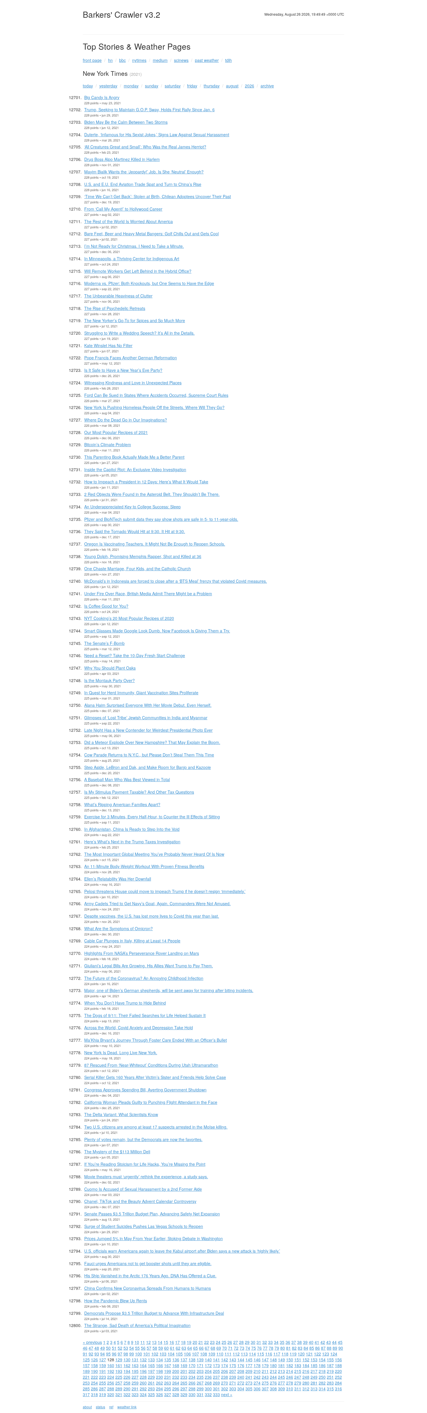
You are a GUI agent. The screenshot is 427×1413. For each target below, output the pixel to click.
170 (192, 1365)
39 (305, 1342)
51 (114, 1348)
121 (309, 1354)
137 (183, 1359)
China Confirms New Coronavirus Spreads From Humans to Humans (147, 1288)
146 (257, 1359)
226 (126, 1377)
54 (131, 1348)
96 (114, 1354)
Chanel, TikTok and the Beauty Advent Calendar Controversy (140, 1201)
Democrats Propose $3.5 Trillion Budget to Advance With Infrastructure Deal (154, 1313)
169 (183, 1365)
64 (189, 1348)
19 (189, 1342)
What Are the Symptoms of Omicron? (118, 928)
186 (322, 1365)
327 (167, 1394)
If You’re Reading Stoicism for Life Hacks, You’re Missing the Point (144, 1164)
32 (264, 1342)
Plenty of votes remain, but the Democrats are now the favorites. (143, 1139)
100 (138, 1354)
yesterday (108, 86)
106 (187, 1354)
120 (301, 1354)
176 (240, 1365)
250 (322, 1377)
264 (175, 1383)
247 (297, 1377)
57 (149, 1348)
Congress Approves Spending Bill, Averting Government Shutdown (145, 1090)
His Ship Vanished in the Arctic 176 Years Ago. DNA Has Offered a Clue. (150, 1275)
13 (154, 1342)
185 (314, 1365)
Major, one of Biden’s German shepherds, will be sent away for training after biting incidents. (168, 990)
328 (175, 1394)
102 (154, 1354)
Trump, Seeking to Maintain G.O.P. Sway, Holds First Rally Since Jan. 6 (149, 109)
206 (224, 1371)
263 (167, 1383)
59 (160, 1348)
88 (329, 1348)
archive (267, 86)
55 (137, 1348)
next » (226, 1394)
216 (305, 1371)
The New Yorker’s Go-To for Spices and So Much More (134, 320)
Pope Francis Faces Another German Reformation (130, 358)
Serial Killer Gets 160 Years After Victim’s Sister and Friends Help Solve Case (155, 1077)
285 (86, 1389)
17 (177, 1342)
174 (224, 1365)
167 (167, 1365)
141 (216, 1359)
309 (281, 1389)
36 (288, 1342)
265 (183, 1383)
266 (192, 1383)
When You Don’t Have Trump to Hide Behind (125, 1003)
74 (247, 1348)
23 (212, 1342)
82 (294, 1348)
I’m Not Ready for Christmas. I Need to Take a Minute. (134, 246)
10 (136, 1342)
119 (293, 1354)
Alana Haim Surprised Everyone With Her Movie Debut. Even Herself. (147, 705)
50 (108, 1348)
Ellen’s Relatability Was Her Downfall (117, 879)
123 (325, 1354)
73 (242, 1348)
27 (235, 1342)
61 (172, 1348)
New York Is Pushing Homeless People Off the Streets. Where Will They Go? (154, 407)
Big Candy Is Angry (101, 97)
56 (143, 1348)
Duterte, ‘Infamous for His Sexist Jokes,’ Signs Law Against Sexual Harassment (156, 134)
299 (200, 1389)
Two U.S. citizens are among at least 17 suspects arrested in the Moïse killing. (155, 1127)
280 (305, 1383)
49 (102, 1348)
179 (265, 1365)
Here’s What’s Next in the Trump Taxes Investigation (132, 841)
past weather (207, 60)
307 (265, 1389)
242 (257, 1377)
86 (317, 1348)
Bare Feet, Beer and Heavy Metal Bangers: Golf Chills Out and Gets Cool (151, 233)
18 (183, 1342)
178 (257, 1365)
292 (143, 1389)
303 (232, 1389)
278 (289, 1383)
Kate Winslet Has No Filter (108, 345)
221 (86, 1377)
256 (110, 1383)
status (100, 1406)
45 (340, 1342)
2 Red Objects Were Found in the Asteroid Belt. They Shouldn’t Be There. (152, 494)
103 (162, 1354)
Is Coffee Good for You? (106, 606)
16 (171, 1342)
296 (175, 1389)
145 (248, 1359)
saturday (173, 86)
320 (110, 1394)
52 (120, 1348)
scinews (181, 60)
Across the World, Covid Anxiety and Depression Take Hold (138, 1027)
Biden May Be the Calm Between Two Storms (126, 122)
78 (271, 1348)
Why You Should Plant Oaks (110, 668)
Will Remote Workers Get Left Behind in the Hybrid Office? (137, 271)
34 (276, 1342)
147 (265, 1359)
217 (314, 1371)
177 (248, 1365)
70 (224, 1348)
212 (273, 1371)
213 (281, 1371)
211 (265, 1371)
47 (91, 1348)
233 (183, 1377)
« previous (92, 1342)
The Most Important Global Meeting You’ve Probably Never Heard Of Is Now (154, 854)
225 (118, 1377)
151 (297, 1359)
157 (86, 1365)
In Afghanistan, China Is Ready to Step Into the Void (132, 829)
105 (179, 1354)
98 (125, 1354)
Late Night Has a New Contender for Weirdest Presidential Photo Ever (148, 730)
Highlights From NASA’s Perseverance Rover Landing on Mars (141, 953)
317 (86, 1394)
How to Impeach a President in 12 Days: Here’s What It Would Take (146, 482)
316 (338, 1389)
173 (216, 1365)
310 (289, 1389)
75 (253, 1348)
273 (248, 1383)
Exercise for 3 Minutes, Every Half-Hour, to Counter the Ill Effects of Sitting (152, 817)
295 (167, 1389)
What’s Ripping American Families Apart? (122, 804)
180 (273, 1365)
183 (297, 1365)
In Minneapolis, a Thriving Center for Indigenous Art (131, 258)
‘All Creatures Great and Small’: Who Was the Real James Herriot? (145, 147)
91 (85, 1354)
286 (94, 1389)
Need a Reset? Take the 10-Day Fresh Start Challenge (134, 655)
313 (314, 1389)
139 (200, 1359)
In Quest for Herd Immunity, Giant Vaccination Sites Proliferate (141, 692)
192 (110, 1371)
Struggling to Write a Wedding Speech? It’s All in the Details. (139, 333)
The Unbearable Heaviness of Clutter (118, 296)
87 (323, 1348)
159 (102, 1365)
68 (213, 1348)
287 (102, 1389)
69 (218, 1348)
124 (333, 1354)
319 (102, 1394)
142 (224, 1359)
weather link (127, 1406)
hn (110, 60)
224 (110, 1377)
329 (183, 1394)
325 (151, 1394)
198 (159, 1371)
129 (118, 1359)
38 (299, 1342)
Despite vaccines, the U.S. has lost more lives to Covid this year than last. (151, 916)
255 (102, 1383)
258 (126, 1383)
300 (208, 1389)
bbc (122, 60)
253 (86, 1383)
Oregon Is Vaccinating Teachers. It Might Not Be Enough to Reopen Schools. (154, 544)
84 (306, 1348)
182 (289, 1365)
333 (216, 1394)
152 (305, 1359)
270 (224, 1383)
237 (216, 1377)
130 (126, 1359)
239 (232, 1377)
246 (289, 1377)
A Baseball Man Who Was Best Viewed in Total (127, 779)
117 (276, 1354)
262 (159, 1383)
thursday (212, 86)
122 (317, 1354)
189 (86, 1371)
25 (224, 1342)
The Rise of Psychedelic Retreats (114, 308)
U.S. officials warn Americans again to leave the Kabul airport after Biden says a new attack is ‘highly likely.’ (182, 1251)
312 (305, 1389)
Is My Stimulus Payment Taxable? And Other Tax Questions (139, 792)
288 (110, 1389)
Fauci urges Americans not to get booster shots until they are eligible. (147, 1263)
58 (154, 1348)
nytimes (139, 60)
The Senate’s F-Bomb (104, 643)
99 (131, 1354)
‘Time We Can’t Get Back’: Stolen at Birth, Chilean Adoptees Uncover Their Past (157, 196)
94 (102, 1354)
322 (126, 1394)
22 (206, 1342)
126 (94, 1359)
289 (118, 1389)
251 (330, 1377)
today (88, 86)
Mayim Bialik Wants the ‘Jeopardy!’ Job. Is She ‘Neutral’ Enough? (144, 172)
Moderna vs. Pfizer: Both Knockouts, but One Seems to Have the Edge (149, 283)
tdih (228, 60)
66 (201, 1348)
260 (143, 1383)
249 (314, 1377)
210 (257, 1371)
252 (338, 1377)
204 (208, 1371)
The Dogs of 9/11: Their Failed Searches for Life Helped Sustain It (145, 1015)
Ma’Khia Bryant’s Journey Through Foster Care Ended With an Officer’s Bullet (155, 1040)
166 (159, 1365)
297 (183, 1389)
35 (282, 1342)
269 (216, 1383)
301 (216, 1389)
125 (86, 1359)
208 (240, 1371)
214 (289, 1371)
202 (192, 1371)
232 (175, 1377)
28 (241, 1342)
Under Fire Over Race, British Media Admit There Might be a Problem (148, 593)
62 (178, 1348)
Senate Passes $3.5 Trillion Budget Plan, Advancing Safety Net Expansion (152, 1214)
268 (208, 1383)
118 (284, 1354)
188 (338, 1365)
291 (135, 1389)
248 (305, 1377)
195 (135, 1371)
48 (96, 1348)
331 (200, 1394)
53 (125, 1348)
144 (240, 1359)
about (87, 1406)
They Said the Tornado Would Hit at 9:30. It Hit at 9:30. (134, 531)
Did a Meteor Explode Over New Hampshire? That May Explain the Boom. (152, 742)
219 (330, 1371)
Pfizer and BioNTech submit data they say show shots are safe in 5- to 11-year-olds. (161, 519)
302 (224, 1389)
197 (151, 1371)
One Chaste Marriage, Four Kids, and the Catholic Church (137, 568)
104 (171, 1354)
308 (273, 1389)
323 (135, 1394)
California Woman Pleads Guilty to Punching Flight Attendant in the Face (150, 1102)
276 (273, 1383)
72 (236, 1348)
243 (265, 1377)
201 (183, 1371)
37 (293, 1342)
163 (135, 1365)
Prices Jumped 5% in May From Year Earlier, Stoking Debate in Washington (153, 1238)
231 (167, 1377)
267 (200, 1383)
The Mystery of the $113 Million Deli (117, 1151)
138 (192, 1359)
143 (232, 1359)
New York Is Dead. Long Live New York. (120, 1052)
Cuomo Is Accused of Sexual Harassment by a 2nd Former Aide (143, 1189)
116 (268, 1354)
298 (192, 1389)
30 (253, 1342)
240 (240, 1377)
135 (167, 1359)
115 (260, 1354)
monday (131, 86)
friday (192, 86)
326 (159, 1394)
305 (248, 1389)
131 (135, 1359)
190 (94, 1371)
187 (330, 1365)
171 (200, 1365)
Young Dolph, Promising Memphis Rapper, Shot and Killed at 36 (142, 556)
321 (118, 1394)
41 (317, 1342)
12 (148, 1342)
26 (229, 1342)
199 (167, 1371)
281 (314, 1383)
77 (265, 1348)
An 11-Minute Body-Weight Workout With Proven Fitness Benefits (144, 866)
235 (200, 1377)
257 (118, 1383)
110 (219, 1354)
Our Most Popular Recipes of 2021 (116, 432)
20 (195, 1342)
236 (208, 1377)
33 (270, 1342)
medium (160, 60)
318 (94, 1394)
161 (118, 1365)
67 (207, 1348)
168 (175, 1365)
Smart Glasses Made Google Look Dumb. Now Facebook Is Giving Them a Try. (157, 631)
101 (146, 1354)
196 (143, 1371)
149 (281, 1359)
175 (232, 1365)
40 (311, 1342)
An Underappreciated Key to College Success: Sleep (132, 507)
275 (265, 1383)
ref (111, 1406)
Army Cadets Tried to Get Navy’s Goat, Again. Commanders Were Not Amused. (157, 903)
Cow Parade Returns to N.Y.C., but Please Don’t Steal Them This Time (149, 755)
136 (175, 1359)
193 (118, 1371)
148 (273, 1359)
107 (195, 1354)
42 (322, 1342)
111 (228, 1354)
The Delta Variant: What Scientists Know (121, 1114)
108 (203, 1354)
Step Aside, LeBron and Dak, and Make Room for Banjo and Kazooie (147, 767)
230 (159, 1377)
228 (143, 1377)
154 (322, 1359)
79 (276, 1348)
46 (85, 1348)
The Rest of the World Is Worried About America (128, 221)
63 (184, 1348)
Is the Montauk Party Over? (109, 680)
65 (195, 1348)
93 (96, 1354)
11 (142, 1342)
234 (192, 1377)
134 (159, 1359)
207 (232, 1371)
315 (330, 1389)
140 (208, 1359)
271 (232, 1383)
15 (166, 1342)
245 (281, 1377)
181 (281, 1365)
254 (94, 1383)
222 (94, 1377)
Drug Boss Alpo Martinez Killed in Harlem (122, 159)
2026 (249, 86)
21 (200, 1342)
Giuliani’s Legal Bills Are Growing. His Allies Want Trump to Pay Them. (148, 966)
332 (208, 1394)
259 (135, 1383)
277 (281, 1383)
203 (200, 1371)
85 (311, 1348)
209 (248, 1371)
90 (340, 1348)
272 (240, 1383)
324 (143, 1394)
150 (289, 1359)
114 (252, 1354)
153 (314, 1359)
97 (120, 1354)
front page (92, 60)
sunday (151, 86)
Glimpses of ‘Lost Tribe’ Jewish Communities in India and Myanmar (145, 717)
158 (94, 1365)
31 (258, 1342)
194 (126, 1371)
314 (322, 1389)
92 (91, 1354)
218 (322, 1371)
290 (126, 1389)
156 (338, 1359)
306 (257, 1389)
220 (338, 1371)
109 (211, 1354)
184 (305, 1365)
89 (335, 1348)
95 (108, 1354)
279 (297, 1383)
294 (159, 1389)
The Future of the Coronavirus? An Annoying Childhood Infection (143, 978)
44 (334, 1342)
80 (282, 1348)
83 (300, 1348)
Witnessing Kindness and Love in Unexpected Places (133, 382)
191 (102, 1371)
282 (322, 1383)
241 (248, 1377)
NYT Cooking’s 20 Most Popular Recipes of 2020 (129, 618)
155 (330, 1359)
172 (208, 1365)
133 (151, 1359)
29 (247, 1342)
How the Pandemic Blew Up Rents (115, 1300)
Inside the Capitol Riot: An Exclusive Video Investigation (135, 469)
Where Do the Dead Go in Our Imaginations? (125, 420)
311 (297, 1389)
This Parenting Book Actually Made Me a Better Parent (134, 457)
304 (240, 1389)
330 (192, 1394)
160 (110, 1365)
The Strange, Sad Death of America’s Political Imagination (137, 1325)
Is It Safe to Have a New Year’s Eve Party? (123, 370)
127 (102, 1359)
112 (236, 1354)
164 (143, 1365)
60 (166, 1348)
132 (143, 1359)
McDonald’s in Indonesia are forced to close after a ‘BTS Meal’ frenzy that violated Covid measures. (175, 581)
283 (330, 1383)
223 (102, 1377)
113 (244, 1354)
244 (273, 1377)
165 (151, 1365)
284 (338, 1383)
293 (151, 1389)
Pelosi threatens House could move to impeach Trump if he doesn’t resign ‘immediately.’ (164, 891)
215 (297, 1371)
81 (288, 1348)
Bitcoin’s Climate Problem (107, 444)
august (232, 86)
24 (218, 1342)
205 (216, 1371)
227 (135, 1377)
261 (151, 1383)
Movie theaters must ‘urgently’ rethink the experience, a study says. (146, 1176)
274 (257, 1383)
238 (224, 1377)
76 (259, 1348)
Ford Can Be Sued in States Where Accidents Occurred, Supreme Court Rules (156, 395)
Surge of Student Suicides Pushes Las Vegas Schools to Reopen (143, 1226)
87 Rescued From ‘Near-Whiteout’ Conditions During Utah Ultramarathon (151, 1065)
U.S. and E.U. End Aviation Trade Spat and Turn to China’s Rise (142, 184)
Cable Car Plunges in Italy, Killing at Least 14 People (132, 941)
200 (175, 1371)
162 (126, 1365)
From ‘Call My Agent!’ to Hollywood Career (123, 209)
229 (151, 1377)
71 (230, 1348)
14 (160, 1342)
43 (328, 1342)
